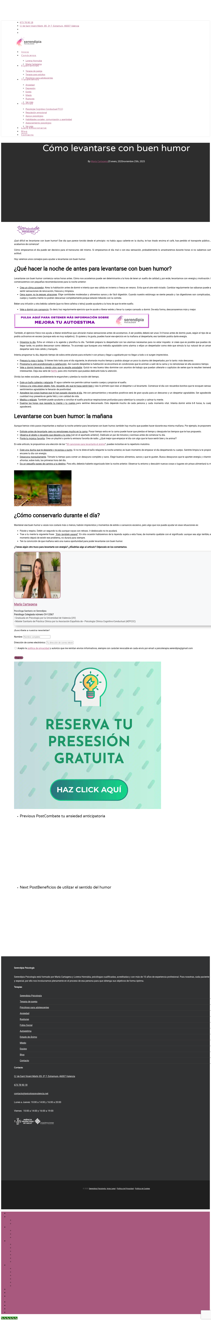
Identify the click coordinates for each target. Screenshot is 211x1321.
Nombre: (18, 636)
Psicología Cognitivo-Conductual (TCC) (32, 1268)
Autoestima (25, 1031)
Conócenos (12, 1216)
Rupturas (24, 1019)
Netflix (54, 371)
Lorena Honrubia (21, 1220)
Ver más (17, 1261)
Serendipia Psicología (31, 995)
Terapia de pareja (28, 1001)
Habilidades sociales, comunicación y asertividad (37, 1279)
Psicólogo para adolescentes (34, 1007)
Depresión (18, 1247)
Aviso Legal (111, 1189)
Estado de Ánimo (28, 1037)
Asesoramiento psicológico (26, 1282)
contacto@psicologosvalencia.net (31, 1093)
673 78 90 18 (20, 1085)
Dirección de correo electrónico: (30, 642)
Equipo (23, 1048)
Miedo (23, 1043)
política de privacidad (38, 648)
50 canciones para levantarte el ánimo (85, 444)
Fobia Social (26, 1025)
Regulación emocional (24, 1272)
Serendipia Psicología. (97, 1189)
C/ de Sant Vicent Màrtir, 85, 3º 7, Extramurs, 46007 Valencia (44, 1076)
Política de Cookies (142, 1189)
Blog (22, 1054)
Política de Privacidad (125, 1189)
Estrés (16, 1251)
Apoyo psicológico (22, 1275)
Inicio (9, 1213)
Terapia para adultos (23, 1234)
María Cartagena (99, 161)
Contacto (24, 1060)
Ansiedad (24, 1013)
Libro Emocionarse (16, 1289)
